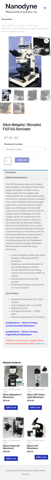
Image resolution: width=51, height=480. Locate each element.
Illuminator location (13, 144)
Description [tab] (10, 172)
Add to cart (22, 160)
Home (3, 25)
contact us (39, 343)
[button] (46, 40)
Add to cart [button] (11, 407)
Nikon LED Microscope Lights (24, 28)
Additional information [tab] (16, 177)
